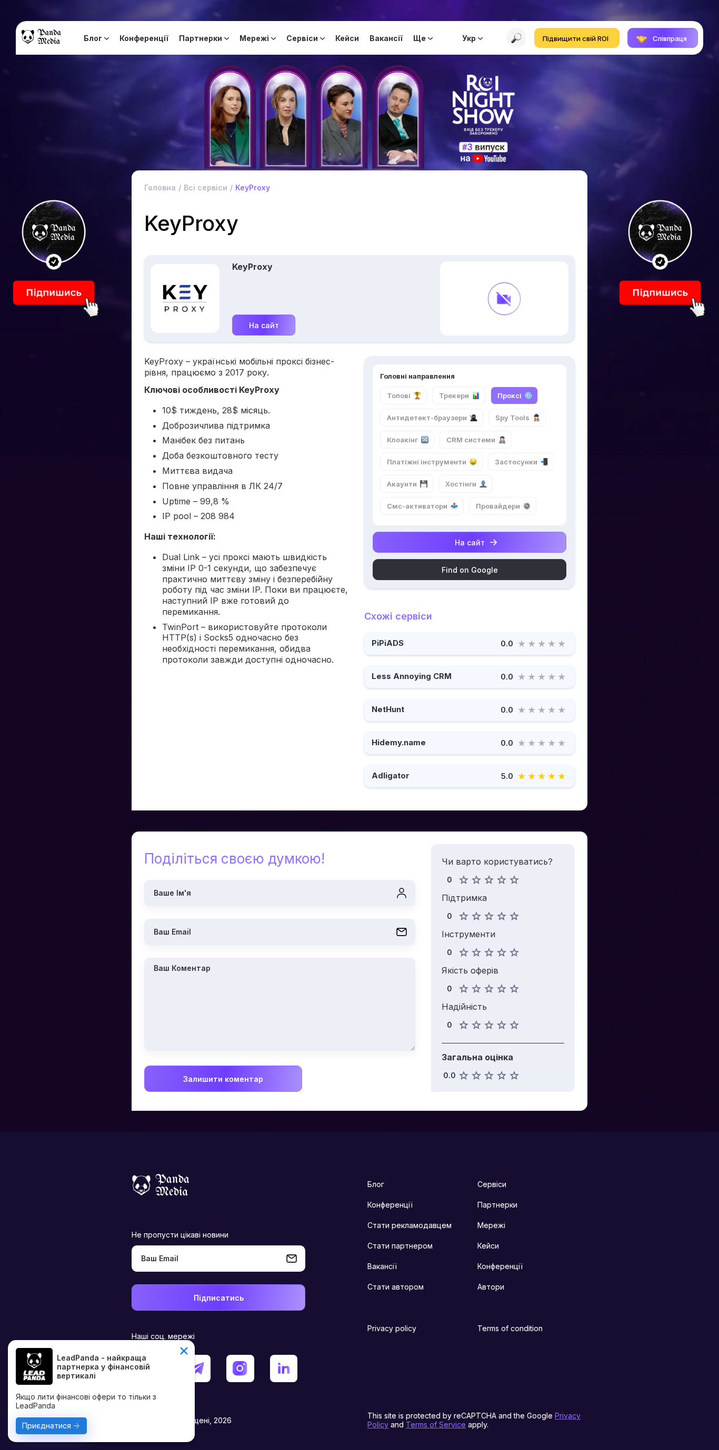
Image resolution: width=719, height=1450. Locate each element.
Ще (419, 38)
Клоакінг (402, 439)
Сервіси (302, 38)
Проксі (509, 395)
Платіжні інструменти (426, 462)
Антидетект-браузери (427, 417)
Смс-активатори (417, 506)
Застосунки (516, 462)
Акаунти (402, 484)
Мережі (254, 38)
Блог (93, 38)
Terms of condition (510, 1328)
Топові (399, 395)
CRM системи (470, 439)
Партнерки (200, 38)
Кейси (347, 38)
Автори (490, 1286)
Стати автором (395, 1286)
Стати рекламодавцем (409, 1225)
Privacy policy (391, 1328)
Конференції (143, 38)
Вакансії (386, 38)
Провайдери (498, 506)
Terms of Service (436, 1424)
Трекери (454, 395)
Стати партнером (400, 1245)
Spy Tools (512, 417)
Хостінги (460, 484)
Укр (469, 38)
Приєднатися (46, 1425)
